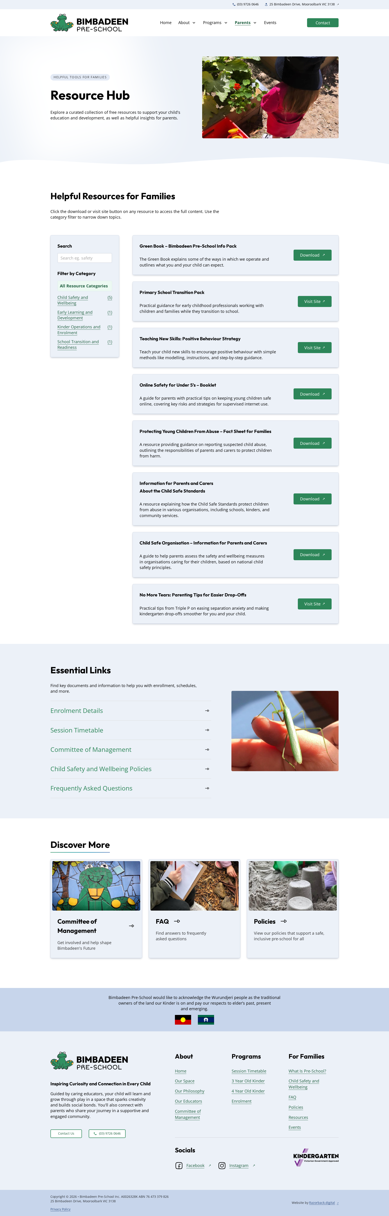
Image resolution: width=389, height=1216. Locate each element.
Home (166, 22)
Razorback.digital (322, 1203)
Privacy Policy (60, 1209)
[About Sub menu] (194, 22)
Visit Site (312, 301)
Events (270, 22)
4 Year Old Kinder (248, 1091)
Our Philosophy (189, 1091)
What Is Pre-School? (307, 1071)
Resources (298, 1117)
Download (309, 255)
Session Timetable (249, 1071)
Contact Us (66, 1133)
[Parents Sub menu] (255, 22)
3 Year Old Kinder (248, 1081)
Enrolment (241, 1101)
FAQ (162, 921)
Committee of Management (77, 925)
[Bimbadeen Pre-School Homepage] (89, 23)
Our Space (184, 1081)
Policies (265, 921)
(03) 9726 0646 (110, 1133)
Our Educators (188, 1101)
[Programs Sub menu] (226, 22)
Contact (323, 22)
